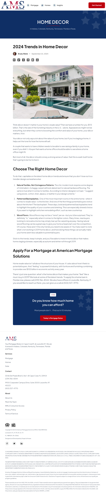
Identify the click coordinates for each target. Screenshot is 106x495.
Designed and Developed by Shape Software (18, 438)
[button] (14, 60)
